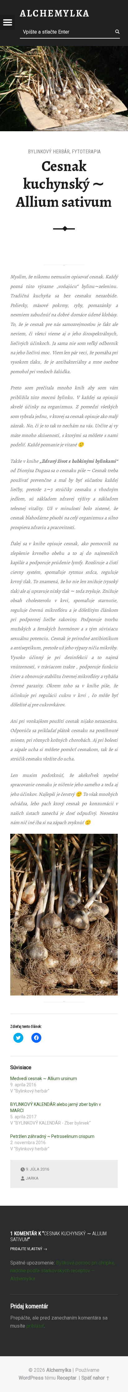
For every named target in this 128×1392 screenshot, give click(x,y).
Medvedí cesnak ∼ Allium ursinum (43, 1078)
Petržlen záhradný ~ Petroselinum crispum (52, 1136)
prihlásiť (35, 1326)
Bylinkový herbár (49, 152)
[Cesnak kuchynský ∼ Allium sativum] (64, 50)
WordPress (31, 1378)
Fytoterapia (86, 152)
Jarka (32, 1178)
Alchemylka (58, 1370)
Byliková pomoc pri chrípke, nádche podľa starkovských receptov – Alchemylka (62, 1271)
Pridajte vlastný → (28, 1248)
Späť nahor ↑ (95, 1378)
